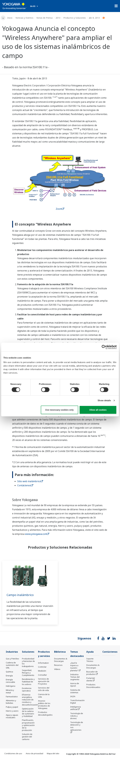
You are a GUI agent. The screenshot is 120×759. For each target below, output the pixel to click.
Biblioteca (60, 651)
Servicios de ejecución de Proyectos (43, 681)
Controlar (42, 666)
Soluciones (28, 651)
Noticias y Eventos (24, 17)
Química (9, 671)
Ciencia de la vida (43, 695)
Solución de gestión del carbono (27, 736)
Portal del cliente (90, 679)
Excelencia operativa (26, 689)
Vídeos (57, 669)
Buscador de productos (92, 672)
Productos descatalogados (45, 713)
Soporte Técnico (90, 659)
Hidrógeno (10, 686)
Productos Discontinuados (93, 685)
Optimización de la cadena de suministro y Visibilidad (28, 712)
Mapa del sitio (53, 753)
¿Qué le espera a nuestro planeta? (74, 667)
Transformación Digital (77, 701)
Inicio (9, 17)
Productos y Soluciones (74, 17)
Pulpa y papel (12, 707)
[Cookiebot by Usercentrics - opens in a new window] (104, 347)
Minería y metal (10, 691)
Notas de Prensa (44, 17)
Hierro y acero (12, 711)
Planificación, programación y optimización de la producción (28, 725)
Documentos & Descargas (60, 659)
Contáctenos (24, 485)
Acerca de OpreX (74, 684)
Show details (104, 400)
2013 (58, 17)
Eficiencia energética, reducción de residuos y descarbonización (30, 699)
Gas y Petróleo (12, 658)
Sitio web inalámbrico (29, 481)
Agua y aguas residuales (12, 716)
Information (43, 663)
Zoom (59, 208)
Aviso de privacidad (34, 753)
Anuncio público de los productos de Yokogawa (44, 704)
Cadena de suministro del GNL (12, 665)
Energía (9, 675)
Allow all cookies (98, 410)
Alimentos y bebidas (11, 701)
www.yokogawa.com (36, 534)
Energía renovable (10, 680)
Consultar (42, 675)
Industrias (12, 651)
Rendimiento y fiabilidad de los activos (28, 681)
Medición (42, 670)
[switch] (45, 389)
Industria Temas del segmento (75, 677)
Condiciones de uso (13, 753)
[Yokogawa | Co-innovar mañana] (14, 6)
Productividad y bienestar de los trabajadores (28, 662)
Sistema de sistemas (75, 691)
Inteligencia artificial (75, 708)
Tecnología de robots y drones (76, 716)
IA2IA (72, 696)
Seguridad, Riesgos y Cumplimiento (28, 672)
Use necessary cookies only (59, 410)
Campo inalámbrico (20, 595)
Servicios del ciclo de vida (43, 689)
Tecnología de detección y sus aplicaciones (76, 726)
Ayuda (90, 651)
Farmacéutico (12, 696)
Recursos (58, 665)
